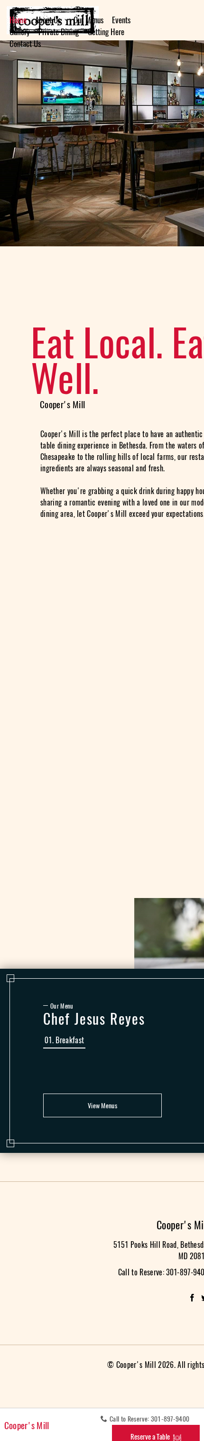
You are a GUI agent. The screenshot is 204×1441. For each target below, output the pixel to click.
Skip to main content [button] (35, 7)
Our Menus (88, 20)
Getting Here (106, 31)
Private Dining (58, 31)
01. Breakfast (64, 1040)
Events (121, 20)
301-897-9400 (170, 1418)
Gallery (19, 31)
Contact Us (25, 43)
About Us (48, 20)
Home (18, 20)
